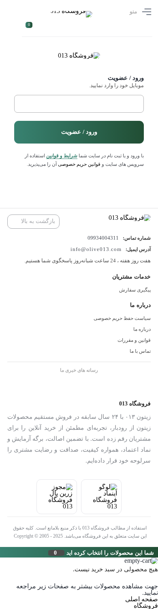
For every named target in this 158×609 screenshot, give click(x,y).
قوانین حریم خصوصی (79, 164)
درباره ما (142, 329)
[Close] (2, 552)
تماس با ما (140, 351)
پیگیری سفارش (135, 290)
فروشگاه (146, 605)
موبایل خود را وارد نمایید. (116, 85)
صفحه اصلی (141, 599)
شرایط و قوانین (61, 156)
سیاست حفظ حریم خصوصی (122, 318)
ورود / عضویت (79, 132)
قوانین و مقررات (134, 340)
